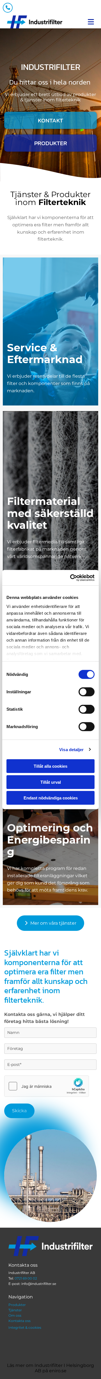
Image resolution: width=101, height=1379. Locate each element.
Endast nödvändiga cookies (51, 798)
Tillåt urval (50, 781)
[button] (50, 120)
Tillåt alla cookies (50, 766)
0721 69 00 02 (26, 1278)
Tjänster (15, 1310)
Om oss (14, 1315)
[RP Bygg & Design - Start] (34, 23)
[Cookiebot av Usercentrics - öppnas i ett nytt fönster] (71, 577)
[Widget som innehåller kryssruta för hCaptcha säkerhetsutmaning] (46, 1086)
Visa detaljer (71, 749)
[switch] (87, 691)
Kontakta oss (19, 1321)
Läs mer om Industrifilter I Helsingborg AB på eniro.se (50, 1368)
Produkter (17, 1305)
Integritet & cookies (24, 1327)
